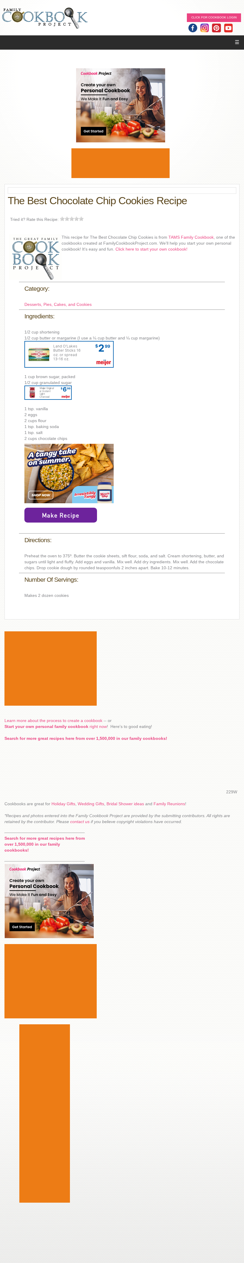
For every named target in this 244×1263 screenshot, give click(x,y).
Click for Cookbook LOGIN (214, 17)
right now (55, 726)
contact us (80, 821)
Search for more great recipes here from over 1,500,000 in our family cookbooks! (85, 738)
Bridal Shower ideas (125, 803)
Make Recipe (60, 515)
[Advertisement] (120, 163)
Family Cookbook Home (44, 18)
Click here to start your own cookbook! (151, 249)
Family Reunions (169, 803)
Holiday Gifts (63, 803)
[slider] (72, 218)
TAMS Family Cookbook (191, 237)
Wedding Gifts (91, 803)
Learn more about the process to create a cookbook (53, 720)
